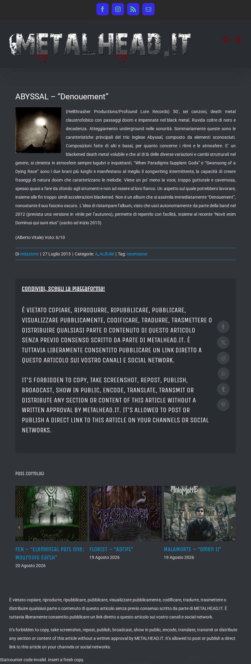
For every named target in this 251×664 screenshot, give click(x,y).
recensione (137, 253)
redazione (29, 253)
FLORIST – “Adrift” (111, 549)
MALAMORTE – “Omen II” (192, 549)
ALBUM (106, 253)
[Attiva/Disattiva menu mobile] (238, 39)
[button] (19, 527)
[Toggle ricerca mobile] (226, 39)
